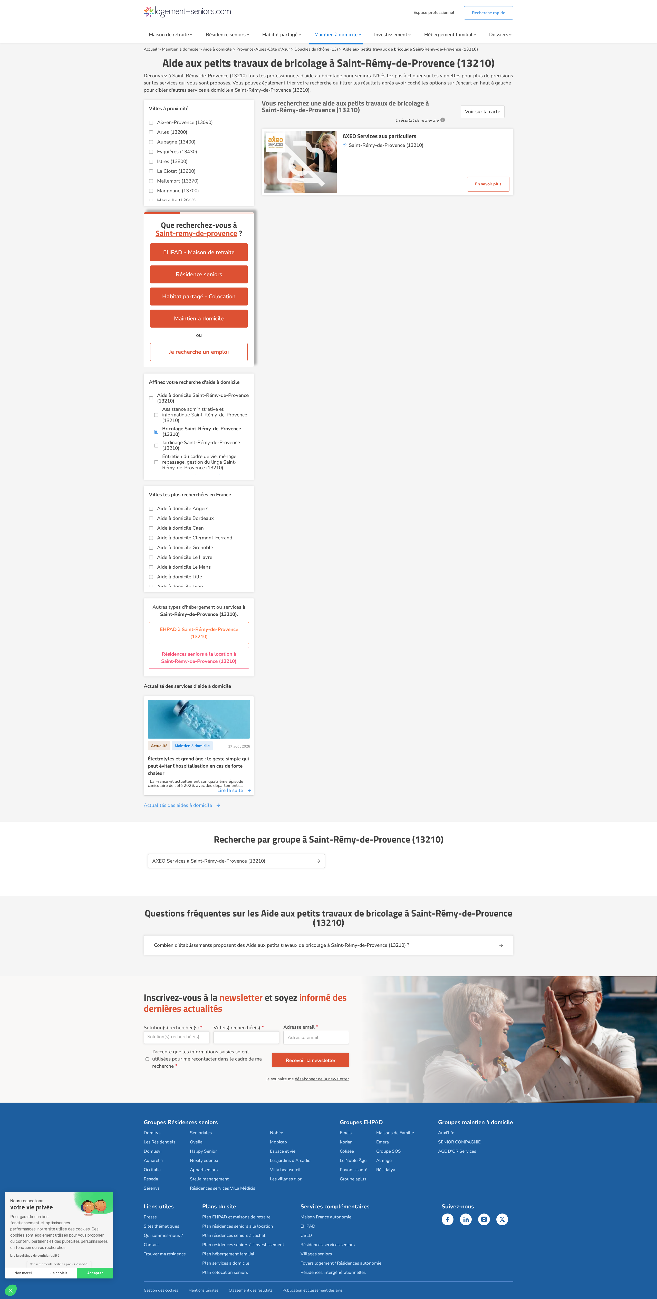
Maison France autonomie (326, 1217)
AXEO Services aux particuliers (379, 136)
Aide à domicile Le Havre (184, 557)
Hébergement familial (448, 34)
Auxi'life (446, 1133)
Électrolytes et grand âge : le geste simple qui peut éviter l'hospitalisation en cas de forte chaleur (198, 766)
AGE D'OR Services (457, 1151)
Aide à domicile (217, 49)
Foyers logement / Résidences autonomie (341, 1263)
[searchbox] (176, 1036)
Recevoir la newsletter (310, 1060)
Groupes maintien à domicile (475, 1122)
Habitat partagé (279, 34)
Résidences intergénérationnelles (333, 1272)
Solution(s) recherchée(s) (171, 1027)
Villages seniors (316, 1254)
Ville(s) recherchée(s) (237, 1027)
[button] (11, 1290)
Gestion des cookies (161, 1290)
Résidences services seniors (328, 1245)
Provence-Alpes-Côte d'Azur (263, 49)
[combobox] (176, 1037)
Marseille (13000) (176, 200)
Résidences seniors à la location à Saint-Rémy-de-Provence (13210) (199, 658)
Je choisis (58, 1273)
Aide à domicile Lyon (180, 586)
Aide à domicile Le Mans (184, 567)
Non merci (23, 1273)
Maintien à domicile (336, 34)
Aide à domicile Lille (179, 577)
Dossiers (498, 34)
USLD (306, 1235)
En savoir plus (488, 184)
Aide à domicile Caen (180, 528)
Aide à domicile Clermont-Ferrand (194, 537)
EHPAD (308, 1226)
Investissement (390, 34)
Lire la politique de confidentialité (34, 1255)
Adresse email (299, 1027)
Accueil (150, 49)
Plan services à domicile (225, 1263)
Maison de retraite (169, 34)
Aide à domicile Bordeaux (185, 518)
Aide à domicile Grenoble (185, 547)
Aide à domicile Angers (182, 508)
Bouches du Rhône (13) (316, 49)
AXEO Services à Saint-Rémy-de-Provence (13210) (208, 861)
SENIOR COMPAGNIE (459, 1142)
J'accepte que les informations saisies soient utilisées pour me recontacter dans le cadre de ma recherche (207, 1058)
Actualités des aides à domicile (178, 805)
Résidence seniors (226, 34)
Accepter (95, 1273)
